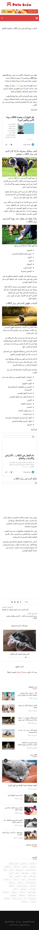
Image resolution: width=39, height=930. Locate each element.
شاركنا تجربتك (9, 921)
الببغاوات (33, 873)
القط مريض (17, 876)
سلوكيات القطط (31, 892)
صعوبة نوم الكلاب (31, 895)
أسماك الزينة (32, 863)
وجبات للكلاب (25, 901)
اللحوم (23, 879)
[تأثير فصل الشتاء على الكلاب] (19, 640)
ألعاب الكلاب (16, 866)
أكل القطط (32, 866)
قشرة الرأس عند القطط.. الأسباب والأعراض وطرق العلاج (27, 743)
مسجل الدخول (22, 672)
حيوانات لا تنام (32, 889)
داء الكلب (15, 889)
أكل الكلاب (24, 866)
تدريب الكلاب (7, 879)
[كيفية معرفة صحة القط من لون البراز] (19, 771)
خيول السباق (23, 889)
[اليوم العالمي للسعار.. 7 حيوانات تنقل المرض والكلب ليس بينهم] (8, 721)
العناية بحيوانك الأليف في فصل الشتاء (27, 706)
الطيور (11, 873)
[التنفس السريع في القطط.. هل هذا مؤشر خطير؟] (30, 823)
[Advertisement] (19, 51)
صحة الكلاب (14, 892)
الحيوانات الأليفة (25, 873)
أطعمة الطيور (24, 863)
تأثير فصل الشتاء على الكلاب (19, 654)
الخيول (17, 873)
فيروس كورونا (32, 898)
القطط (25, 876)
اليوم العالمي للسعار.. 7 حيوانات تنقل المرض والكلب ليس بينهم (27, 719)
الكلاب (10, 876)
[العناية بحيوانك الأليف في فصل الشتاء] (8, 708)
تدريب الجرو (16, 879)
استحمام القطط (19, 870)
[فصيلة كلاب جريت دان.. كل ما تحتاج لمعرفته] (8, 733)
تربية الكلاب (32, 886)
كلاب (25, 898)
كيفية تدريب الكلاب (16, 898)
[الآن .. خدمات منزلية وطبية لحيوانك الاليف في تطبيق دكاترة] (8, 696)
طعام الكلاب (13, 895)
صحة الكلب (6, 892)
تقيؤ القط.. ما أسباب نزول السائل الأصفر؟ (12, 833)
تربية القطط (12, 882)
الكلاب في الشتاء (31, 879)
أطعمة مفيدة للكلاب (13, 863)
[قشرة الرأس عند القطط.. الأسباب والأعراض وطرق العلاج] (8, 746)
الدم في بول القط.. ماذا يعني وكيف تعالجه (13, 809)
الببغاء (5, 870)
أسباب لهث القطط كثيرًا (15, 795)
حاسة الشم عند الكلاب (22, 886)
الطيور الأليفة (32, 876)
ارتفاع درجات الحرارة (30, 870)
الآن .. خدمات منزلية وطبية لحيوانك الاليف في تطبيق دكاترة (27, 694)
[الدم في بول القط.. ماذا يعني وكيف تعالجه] (30, 811)
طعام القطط (22, 895)
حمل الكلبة (11, 886)
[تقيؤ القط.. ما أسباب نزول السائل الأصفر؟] (30, 836)
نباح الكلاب (33, 901)
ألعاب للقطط (8, 866)
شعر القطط (22, 892)
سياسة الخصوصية (28, 921)
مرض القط (6, 898)
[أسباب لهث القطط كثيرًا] (30, 798)
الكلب (18, 85)
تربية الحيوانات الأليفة (30, 882)
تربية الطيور (20, 882)
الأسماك (11, 870)
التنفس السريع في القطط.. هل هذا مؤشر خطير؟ (13, 821)
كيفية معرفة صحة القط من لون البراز (22, 785)
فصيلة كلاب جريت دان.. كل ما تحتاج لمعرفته (28, 731)
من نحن (18, 921)
